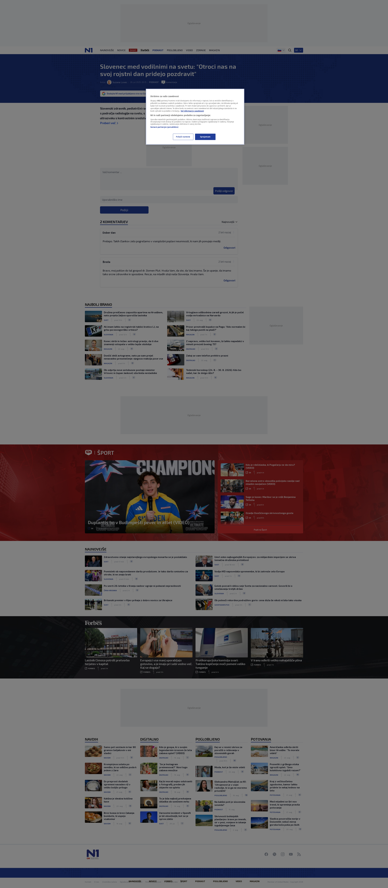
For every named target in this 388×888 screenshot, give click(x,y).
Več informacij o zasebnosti (192, 111)
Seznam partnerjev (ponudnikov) (164, 127)
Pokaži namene (183, 137)
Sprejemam (205, 137)
